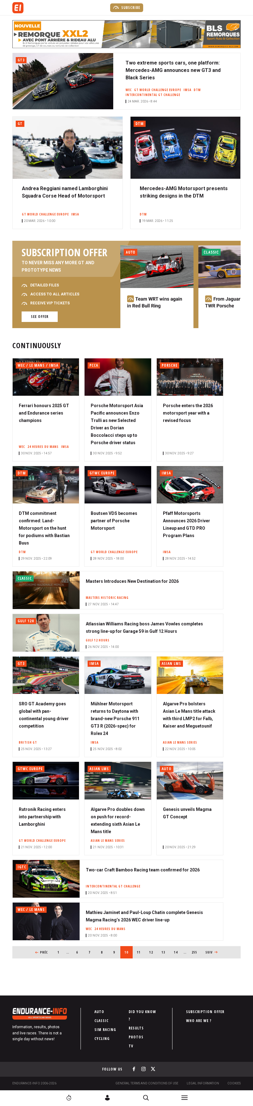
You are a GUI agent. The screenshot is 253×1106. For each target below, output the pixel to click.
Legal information (203, 1083)
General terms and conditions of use (146, 1083)
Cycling (102, 1038)
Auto (99, 1011)
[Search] (145, 1097)
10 (129, 952)
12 (153, 952)
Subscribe (130, 7)
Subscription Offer (205, 1011)
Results (136, 1028)
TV (131, 1046)
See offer (39, 316)
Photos (136, 1037)
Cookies (234, 1083)
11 (141, 952)
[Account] (107, 1097)
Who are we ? (199, 1020)
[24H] (68, 1097)
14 (178, 952)
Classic (101, 1020)
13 (165, 952)
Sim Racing (105, 1029)
